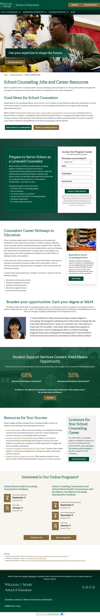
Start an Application (63, 538)
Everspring (32, 576)
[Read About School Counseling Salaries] (81, 240)
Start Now (50, 398)
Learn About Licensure (79, 459)
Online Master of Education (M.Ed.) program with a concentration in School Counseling (46, 113)
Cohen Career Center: (13, 430)
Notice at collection (41, 614)
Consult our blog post (76, 269)
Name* (64, 166)
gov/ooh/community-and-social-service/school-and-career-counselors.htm (47, 556)
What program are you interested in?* (74, 158)
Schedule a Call (36, 538)
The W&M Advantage (16, 75)
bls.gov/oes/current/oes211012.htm (36, 558)
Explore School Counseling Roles (18, 127)
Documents (9, 600)
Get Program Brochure (15, 62)
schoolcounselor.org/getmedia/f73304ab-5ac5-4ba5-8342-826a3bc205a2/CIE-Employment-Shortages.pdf (56, 560)
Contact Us (18, 600)
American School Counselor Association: (20, 456)
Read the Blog (76, 278)
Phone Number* (67, 181)
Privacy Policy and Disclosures (41, 600)
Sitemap (26, 600)
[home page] (19, 5)
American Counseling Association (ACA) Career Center (25, 449)
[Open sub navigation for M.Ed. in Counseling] (19, 12)
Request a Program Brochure (77, 191)
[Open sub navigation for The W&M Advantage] (67, 12)
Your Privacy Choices (53, 614)
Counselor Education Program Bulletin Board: (22, 438)
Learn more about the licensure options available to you (81, 448)
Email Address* (67, 174)
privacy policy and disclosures (78, 205)
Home (5, 75)
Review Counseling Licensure (46, 127)
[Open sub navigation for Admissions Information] (45, 12)
